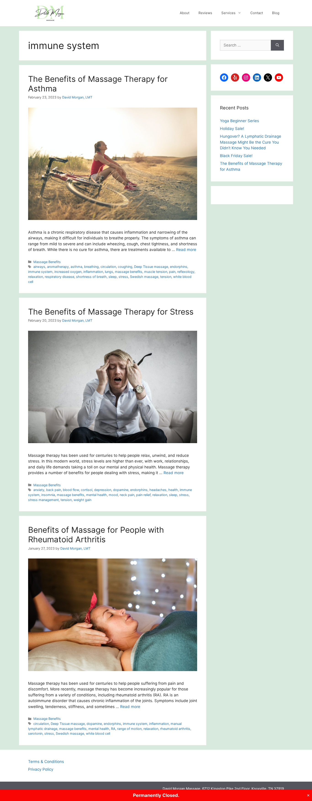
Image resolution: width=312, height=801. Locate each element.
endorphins (178, 267)
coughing (125, 267)
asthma (76, 267)
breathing (91, 267)
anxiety (38, 490)
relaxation (35, 277)
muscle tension (155, 272)
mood (113, 495)
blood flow (71, 490)
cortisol (86, 490)
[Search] (277, 45)
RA (113, 729)
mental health (96, 495)
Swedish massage (144, 277)
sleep (112, 277)
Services (228, 13)
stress (123, 277)
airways (39, 267)
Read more (186, 249)
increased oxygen (68, 272)
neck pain (127, 495)
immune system (40, 272)
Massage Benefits (47, 262)
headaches (158, 490)
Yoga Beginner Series (239, 121)
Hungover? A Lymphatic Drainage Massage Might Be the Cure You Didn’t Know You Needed (250, 142)
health (173, 490)
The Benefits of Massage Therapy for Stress (110, 311)
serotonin (35, 733)
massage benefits (128, 272)
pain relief (143, 495)
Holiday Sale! (232, 128)
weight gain (82, 500)
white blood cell (98, 733)
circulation (108, 267)
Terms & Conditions (46, 761)
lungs (109, 272)
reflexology (185, 272)
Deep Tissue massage (151, 267)
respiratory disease (59, 277)
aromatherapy (58, 267)
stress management (43, 500)
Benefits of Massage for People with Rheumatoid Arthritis (96, 534)
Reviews (205, 13)
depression (102, 490)
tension (165, 277)
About (184, 13)
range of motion (129, 729)
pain (172, 272)
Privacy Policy (40, 769)
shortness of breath (91, 277)
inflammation (93, 272)
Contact (256, 13)
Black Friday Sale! (236, 155)
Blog (275, 13)
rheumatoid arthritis (175, 729)
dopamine (120, 490)
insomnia (48, 495)
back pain (53, 490)
